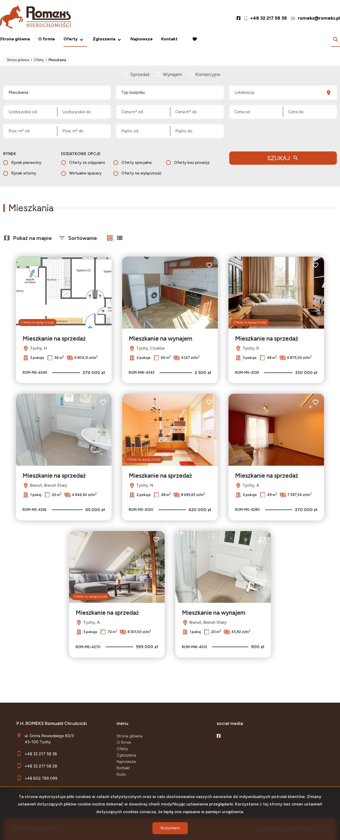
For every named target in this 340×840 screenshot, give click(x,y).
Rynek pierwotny (26, 162)
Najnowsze (141, 38)
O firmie (46, 38)
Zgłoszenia (126, 755)
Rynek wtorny (23, 173)
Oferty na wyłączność (141, 173)
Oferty (70, 38)
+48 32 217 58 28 (41, 766)
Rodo (121, 774)
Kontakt (169, 38)
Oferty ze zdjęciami (87, 162)
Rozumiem (170, 828)
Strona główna (15, 38)
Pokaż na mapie (32, 238)
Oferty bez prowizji (191, 162)
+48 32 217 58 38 (41, 753)
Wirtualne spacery (85, 173)
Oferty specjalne (136, 162)
